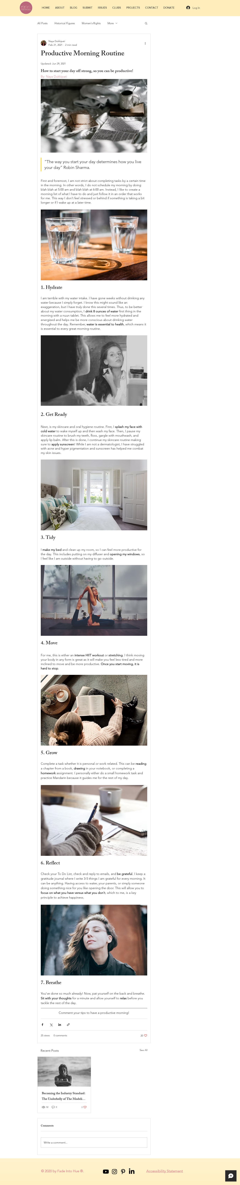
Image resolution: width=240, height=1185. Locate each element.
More (111, 23)
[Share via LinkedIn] (59, 1024)
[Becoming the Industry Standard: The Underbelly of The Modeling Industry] (64, 1072)
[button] (59, 7)
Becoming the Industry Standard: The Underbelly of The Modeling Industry (64, 1096)
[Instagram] (114, 1171)
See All (143, 1050)
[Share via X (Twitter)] (51, 1024)
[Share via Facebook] (42, 1024)
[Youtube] (105, 1171)
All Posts (42, 23)
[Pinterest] (123, 1171)
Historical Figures (64, 23)
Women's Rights (91, 23)
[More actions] (145, 43)
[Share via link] (68, 1024)
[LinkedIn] (131, 1171)
